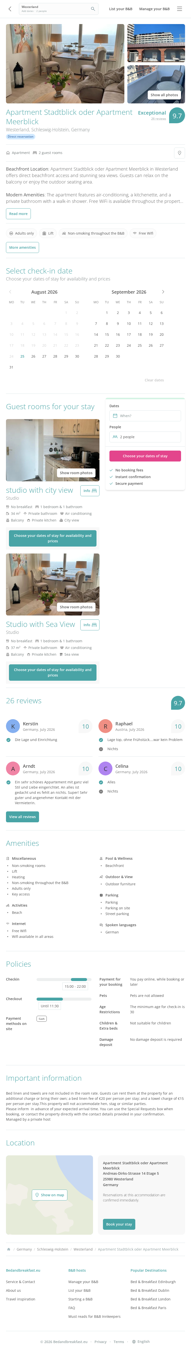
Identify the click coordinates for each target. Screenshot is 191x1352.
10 (11, 334)
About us (13, 1290)
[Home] (8, 1249)
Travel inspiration (20, 1299)
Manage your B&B (83, 1281)
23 (77, 345)
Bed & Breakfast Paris (148, 1307)
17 (11, 345)
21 (55, 345)
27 (44, 356)
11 (22, 334)
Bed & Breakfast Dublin (150, 1290)
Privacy (101, 1341)
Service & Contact (20, 1281)
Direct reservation (21, 136)
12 (33, 334)
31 (11, 367)
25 (22, 356)
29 (66, 356)
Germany (80, 129)
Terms (119, 1341)
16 (77, 334)
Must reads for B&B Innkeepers (94, 1316)
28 (55, 356)
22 (66, 345)
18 (22, 345)
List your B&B (79, 1290)
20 (44, 345)
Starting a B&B (80, 1299)
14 (55, 334)
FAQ (71, 1307)
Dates (114, 405)
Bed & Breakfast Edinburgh (153, 1281)
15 (66, 334)
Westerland (17, 129)
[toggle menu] (179, 8)
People (115, 427)
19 (33, 345)
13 (44, 334)
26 (33, 356)
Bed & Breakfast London (151, 1299)
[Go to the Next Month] (162, 291)
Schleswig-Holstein (50, 129)
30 (77, 356)
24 (11, 356)
